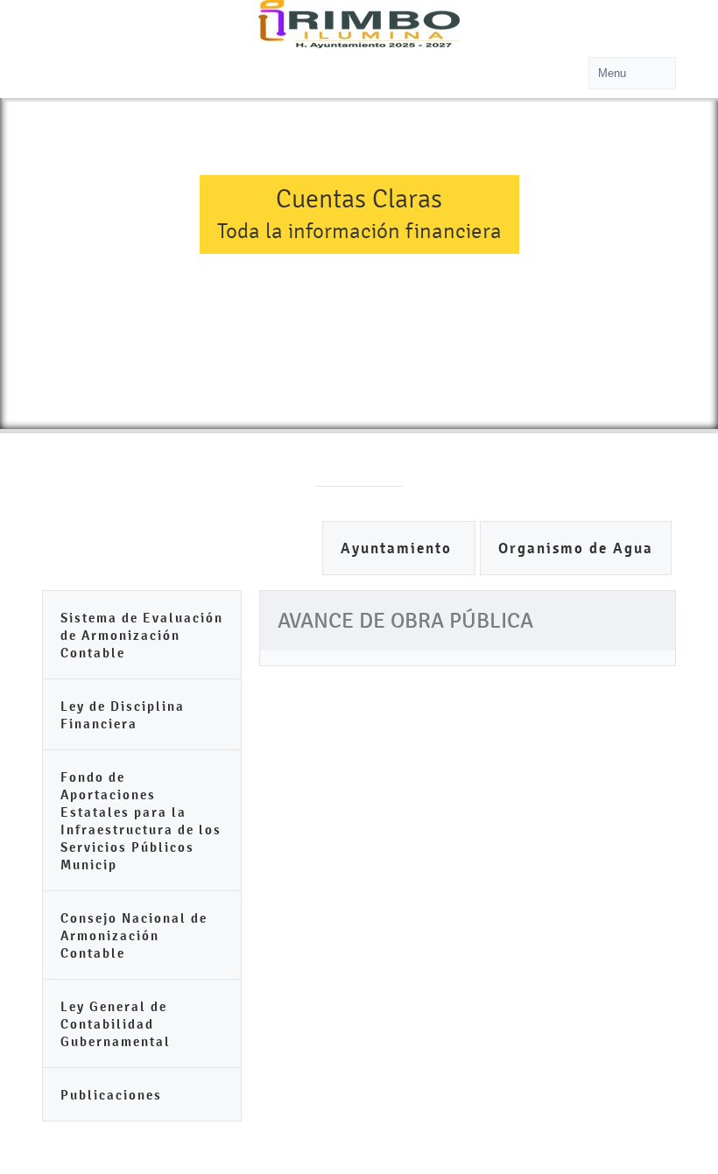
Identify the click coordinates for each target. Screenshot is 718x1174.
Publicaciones (111, 1094)
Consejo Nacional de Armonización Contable (134, 935)
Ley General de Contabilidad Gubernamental (115, 1024)
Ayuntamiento (399, 548)
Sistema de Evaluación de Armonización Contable (141, 635)
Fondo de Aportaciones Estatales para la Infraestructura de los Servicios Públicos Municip (141, 821)
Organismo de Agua (575, 548)
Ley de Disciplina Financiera (122, 715)
